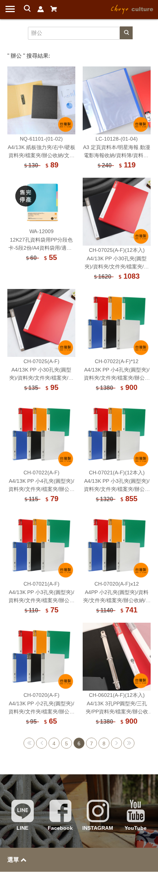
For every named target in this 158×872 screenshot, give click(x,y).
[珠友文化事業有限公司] (132, 9)
